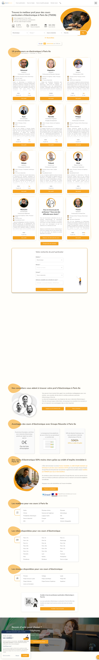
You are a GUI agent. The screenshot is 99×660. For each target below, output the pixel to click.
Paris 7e (44, 538)
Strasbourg (26, 559)
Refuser (17, 655)
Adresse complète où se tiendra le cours (47, 280)
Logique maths (46, 516)
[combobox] (18, 32)
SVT (43, 521)
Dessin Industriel (27, 518)
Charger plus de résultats (49, 243)
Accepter (25, 655)
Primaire (25, 576)
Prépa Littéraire (27, 581)
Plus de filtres (50, 38)
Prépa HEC (63, 578)
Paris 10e (44, 551)
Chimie (25, 513)
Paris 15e (62, 543)
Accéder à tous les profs (57, 608)
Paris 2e (25, 543)
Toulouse (62, 554)
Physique (62, 510)
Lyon (43, 554)
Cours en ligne (64, 559)
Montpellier (63, 556)
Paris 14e (25, 540)
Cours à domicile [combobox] (41, 275)
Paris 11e (62, 548)
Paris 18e (44, 546)
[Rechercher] (83, 33)
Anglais (62, 518)
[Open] (27, 33)
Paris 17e (25, 538)
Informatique (63, 513)
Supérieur (62, 581)
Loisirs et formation (28, 584)
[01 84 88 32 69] (60, 3)
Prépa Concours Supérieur (48, 581)
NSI (61, 516)
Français (44, 518)
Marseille (25, 554)
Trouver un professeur (50, 489)
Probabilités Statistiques (29, 516)
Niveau (38, 264)
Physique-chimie (46, 510)
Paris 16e (25, 548)
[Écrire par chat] (97, 657)
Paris (61, 551)
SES (24, 521)
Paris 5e (44, 540)
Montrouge (63, 540)
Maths (25, 510)
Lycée (61, 576)
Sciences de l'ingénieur (48, 513)
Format (38, 272)
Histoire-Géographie (65, 521)
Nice (24, 556)
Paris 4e (44, 543)
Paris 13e (62, 546)
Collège (44, 576)
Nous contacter (76, 408)
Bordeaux (44, 559)
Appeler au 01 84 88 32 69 (53, 408)
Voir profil (23, 98)
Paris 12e (25, 551)
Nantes (44, 556)
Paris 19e (44, 548)
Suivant (50, 289)
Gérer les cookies (6, 655)
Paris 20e (25, 546)
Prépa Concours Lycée (29, 578)
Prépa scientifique (46, 578)
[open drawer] (95, 3)
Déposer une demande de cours (51, 238)
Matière (38, 257)
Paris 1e (62, 538)
